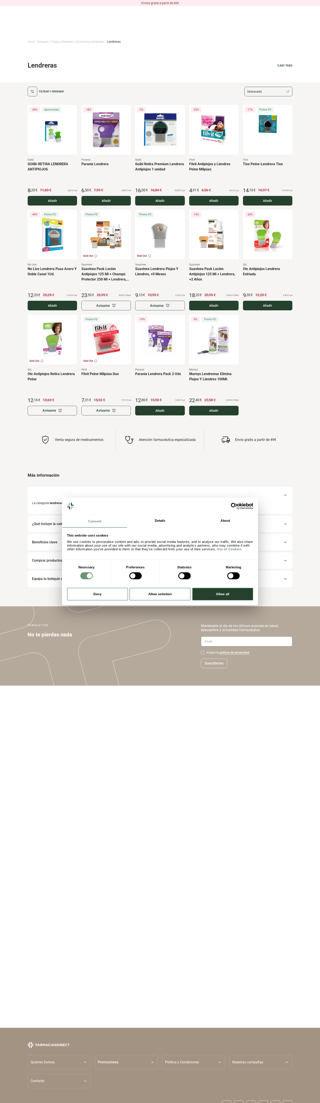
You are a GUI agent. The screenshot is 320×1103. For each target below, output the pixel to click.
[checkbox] (202, 652)
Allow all (222, 594)
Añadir (52, 200)
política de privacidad (234, 652)
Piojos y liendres (62, 41)
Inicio (31, 41)
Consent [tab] (94, 521)
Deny (97, 594)
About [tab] (225, 520)
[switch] (135, 575)
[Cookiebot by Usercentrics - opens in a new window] (234, 506)
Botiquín (43, 41)
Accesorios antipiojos (90, 41)
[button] (126, 1062)
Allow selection (160, 594)
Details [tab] (160, 520)
